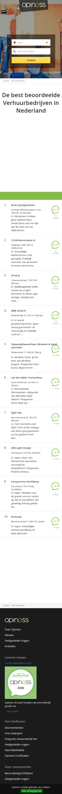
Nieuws (9, 635)
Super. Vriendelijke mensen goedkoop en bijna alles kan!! (23, 530)
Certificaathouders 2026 (18, 663)
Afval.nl (15, 275)
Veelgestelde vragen (17, 640)
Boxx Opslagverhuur (23, 205)
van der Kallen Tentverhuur (26, 377)
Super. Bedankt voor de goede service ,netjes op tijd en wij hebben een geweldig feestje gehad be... (25, 499)
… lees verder (11, 711)
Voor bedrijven (13, 733)
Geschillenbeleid (14, 750)
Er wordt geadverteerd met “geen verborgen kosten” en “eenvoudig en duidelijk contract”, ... (25, 327)
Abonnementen (14, 727)
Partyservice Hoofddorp (25, 481)
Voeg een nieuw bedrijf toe (21, 739)
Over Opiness (13, 629)
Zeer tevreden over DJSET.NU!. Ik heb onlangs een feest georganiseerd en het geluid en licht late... (25, 430)
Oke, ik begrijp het (32, 790)
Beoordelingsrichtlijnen (19, 773)
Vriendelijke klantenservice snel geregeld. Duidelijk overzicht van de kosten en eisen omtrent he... (24, 258)
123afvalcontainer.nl (23, 240)
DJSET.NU (16, 412)
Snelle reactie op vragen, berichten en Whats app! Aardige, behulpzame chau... (24, 293)
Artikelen (10, 646)
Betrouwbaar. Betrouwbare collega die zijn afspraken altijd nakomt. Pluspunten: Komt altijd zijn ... (24, 395)
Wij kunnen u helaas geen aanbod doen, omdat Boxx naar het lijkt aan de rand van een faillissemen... (24, 223)
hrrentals (16, 516)
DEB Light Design (21, 447)
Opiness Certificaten (17, 755)
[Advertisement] (31, 147)
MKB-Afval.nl (18, 310)
